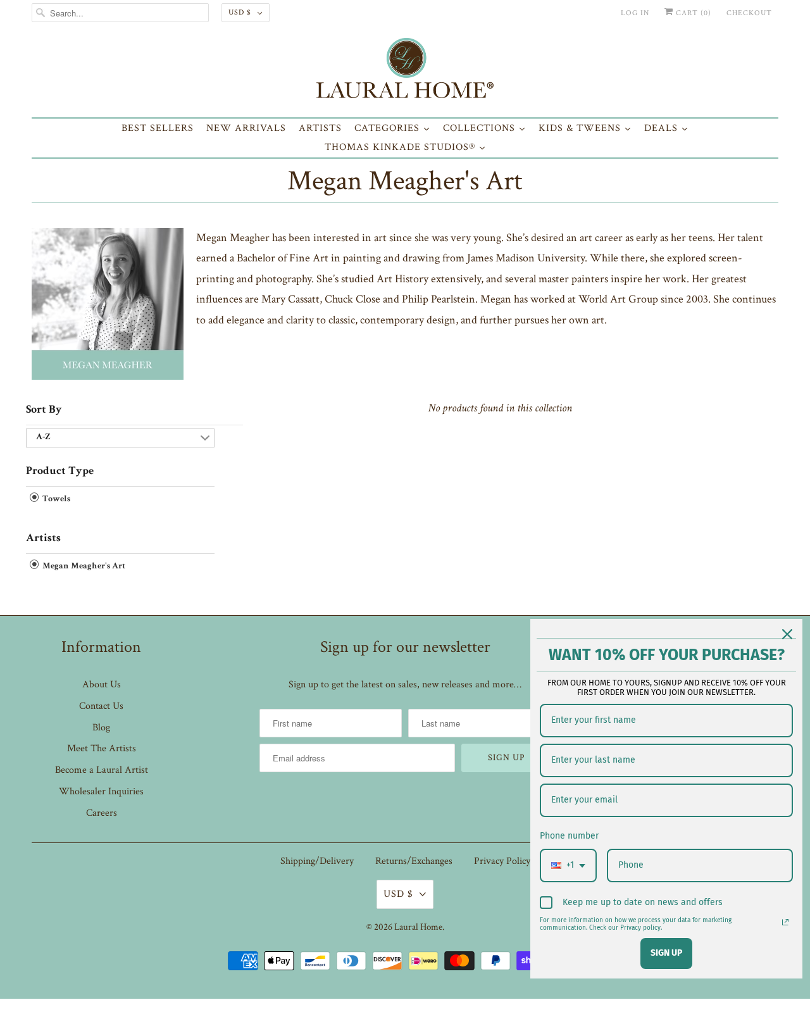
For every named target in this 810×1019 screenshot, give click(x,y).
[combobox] (568, 865)
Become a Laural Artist (101, 770)
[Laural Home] (405, 71)
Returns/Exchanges (413, 861)
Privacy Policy (502, 861)
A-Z (43, 437)
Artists (43, 538)
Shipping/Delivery (317, 861)
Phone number (569, 835)
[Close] (787, 634)
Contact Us (101, 706)
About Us (101, 684)
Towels (55, 499)
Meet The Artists (101, 748)
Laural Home (418, 927)
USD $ (239, 12)
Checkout (749, 13)
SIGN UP (666, 952)
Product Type (60, 471)
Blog (101, 727)
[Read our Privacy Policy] (785, 922)
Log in (635, 13)
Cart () (692, 13)
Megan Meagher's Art (405, 181)
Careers (101, 813)
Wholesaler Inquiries (101, 791)
